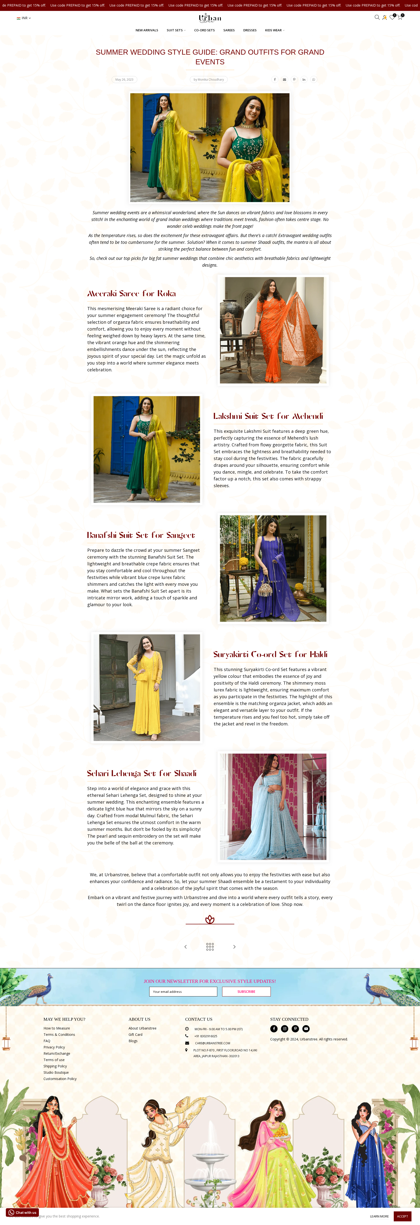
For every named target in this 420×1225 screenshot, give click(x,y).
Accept (402, 1216)
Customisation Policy (60, 1078)
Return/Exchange (57, 1053)
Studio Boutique (56, 1072)
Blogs (133, 1040)
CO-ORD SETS (204, 30)
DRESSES (250, 30)
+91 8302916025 (205, 1036)
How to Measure (57, 1028)
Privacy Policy (54, 1047)
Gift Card (135, 1034)
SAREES (229, 30)
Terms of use (54, 1059)
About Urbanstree (143, 1028)
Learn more (379, 1216)
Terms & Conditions (59, 1034)
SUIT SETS (175, 30)
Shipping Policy (55, 1066)
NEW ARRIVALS (147, 30)
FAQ (47, 1040)
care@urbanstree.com (212, 1043)
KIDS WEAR (273, 30)
